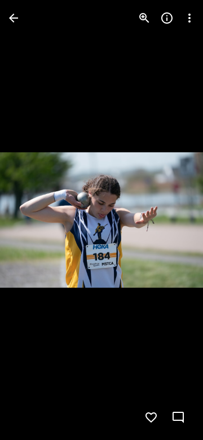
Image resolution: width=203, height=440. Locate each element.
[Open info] (167, 18)
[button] (31, 220)
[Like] (151, 417)
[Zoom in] (144, 18)
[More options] (189, 18)
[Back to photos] (13, 18)
